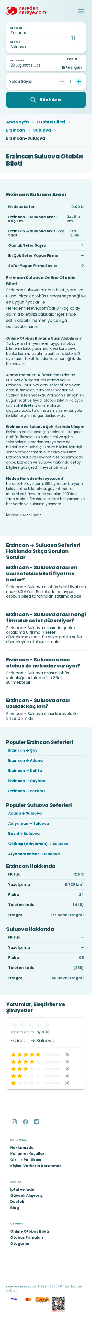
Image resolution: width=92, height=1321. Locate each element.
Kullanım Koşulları (28, 1153)
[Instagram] (14, 1122)
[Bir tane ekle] (79, 81)
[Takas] (73, 38)
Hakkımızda (21, 1147)
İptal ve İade (22, 1189)
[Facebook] (26, 1122)
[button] (81, 11)
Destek (17, 1201)
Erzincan (15, 130)
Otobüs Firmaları (26, 1237)
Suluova (42, 130)
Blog (14, 1207)
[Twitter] (37, 1122)
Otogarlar (20, 1243)
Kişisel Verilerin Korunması (36, 1165)
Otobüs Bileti (51, 122)
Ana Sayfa (17, 122)
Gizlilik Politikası (25, 1159)
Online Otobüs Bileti (29, 1231)
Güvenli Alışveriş (26, 1195)
